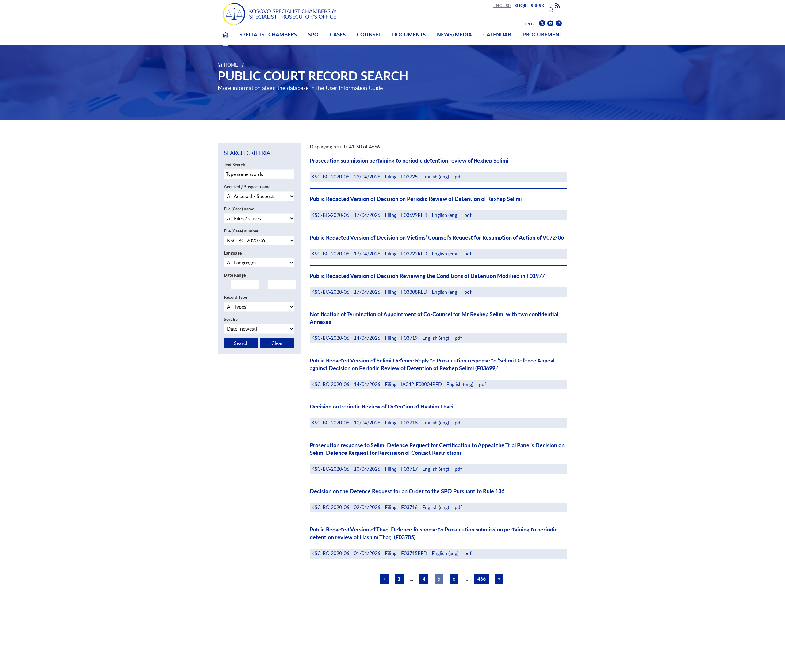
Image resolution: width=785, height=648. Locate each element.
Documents (409, 34)
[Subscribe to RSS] (557, 5)
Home (225, 38)
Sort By (231, 319)
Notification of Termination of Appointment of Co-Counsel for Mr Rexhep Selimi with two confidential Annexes (434, 318)
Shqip (521, 5)
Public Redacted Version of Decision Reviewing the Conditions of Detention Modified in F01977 (427, 276)
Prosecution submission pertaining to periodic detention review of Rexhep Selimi (409, 160)
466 (481, 578)
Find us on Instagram (559, 23)
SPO (313, 34)
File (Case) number (241, 231)
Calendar (497, 34)
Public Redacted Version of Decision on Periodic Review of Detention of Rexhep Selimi (416, 199)
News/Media (454, 34)
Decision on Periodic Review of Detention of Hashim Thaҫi (382, 406)
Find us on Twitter (542, 23)
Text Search (234, 164)
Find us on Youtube (550, 23)
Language (233, 253)
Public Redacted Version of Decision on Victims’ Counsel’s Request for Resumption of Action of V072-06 (437, 237)
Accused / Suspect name (247, 187)
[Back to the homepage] (279, 14)
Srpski (538, 5)
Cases (338, 34)
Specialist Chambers (268, 34)
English (502, 5)
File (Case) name (239, 209)
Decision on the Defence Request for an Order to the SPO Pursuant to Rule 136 (407, 491)
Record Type (235, 297)
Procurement (542, 34)
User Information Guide (354, 87)
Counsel (369, 34)
